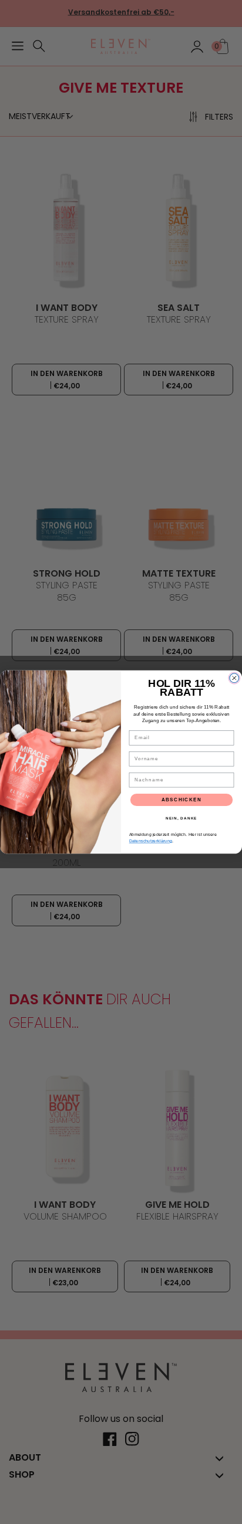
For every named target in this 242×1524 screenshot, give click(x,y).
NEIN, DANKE (181, 818)
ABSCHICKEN (182, 799)
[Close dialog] (234, 678)
